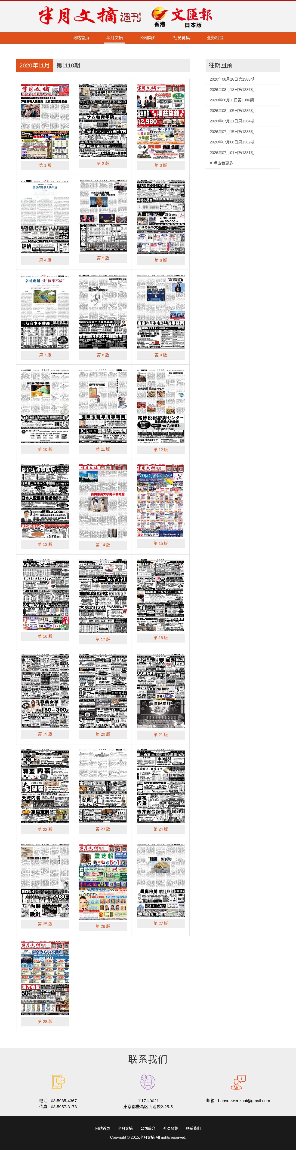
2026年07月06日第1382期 (232, 142)
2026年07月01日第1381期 (232, 153)
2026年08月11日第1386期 (232, 100)
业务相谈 (215, 38)
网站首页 (81, 38)
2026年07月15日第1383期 (232, 132)
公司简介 (148, 38)
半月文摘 (114, 38)
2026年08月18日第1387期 (232, 90)
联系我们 (193, 1128)
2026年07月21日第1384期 (232, 121)
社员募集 (181, 38)
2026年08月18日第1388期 (232, 79)
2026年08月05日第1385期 (232, 111)
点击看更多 (222, 163)
